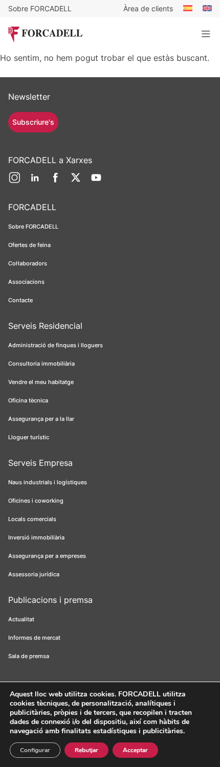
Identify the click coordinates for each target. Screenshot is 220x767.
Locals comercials (32, 519)
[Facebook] (55, 181)
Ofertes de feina (29, 245)
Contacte (20, 300)
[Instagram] (14, 181)
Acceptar (135, 750)
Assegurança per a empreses (47, 555)
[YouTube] (96, 181)
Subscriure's (33, 122)
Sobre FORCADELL (40, 8)
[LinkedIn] (35, 181)
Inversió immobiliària (36, 537)
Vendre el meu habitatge (41, 382)
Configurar (35, 750)
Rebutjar (86, 750)
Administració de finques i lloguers (55, 345)
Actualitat (21, 619)
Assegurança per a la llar (41, 418)
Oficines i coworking (35, 500)
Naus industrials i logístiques (47, 482)
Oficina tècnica (28, 400)
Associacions (26, 281)
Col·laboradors (27, 263)
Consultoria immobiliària (41, 363)
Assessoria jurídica (33, 574)
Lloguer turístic (28, 437)
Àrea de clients (148, 8)
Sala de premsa (28, 656)
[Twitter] (76, 181)
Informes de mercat (34, 637)
